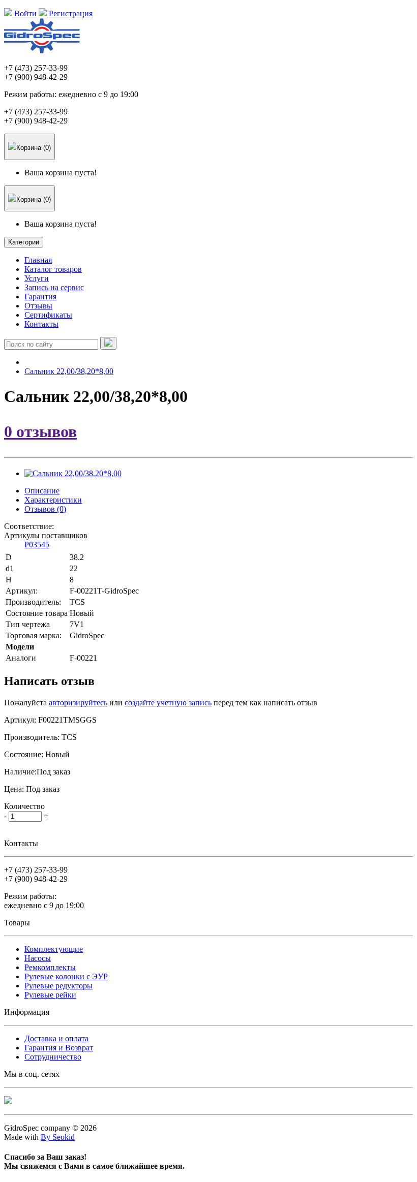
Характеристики (53, 499)
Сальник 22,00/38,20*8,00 (68, 371)
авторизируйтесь (78, 702)
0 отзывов (40, 431)
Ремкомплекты (50, 967)
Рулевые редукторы (58, 985)
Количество (24, 806)
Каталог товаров (53, 269)
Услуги (36, 278)
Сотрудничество (52, 1056)
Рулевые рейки (50, 994)
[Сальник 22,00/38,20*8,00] (73, 473)
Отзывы (38, 305)
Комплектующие (53, 949)
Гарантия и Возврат (58, 1047)
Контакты (41, 324)
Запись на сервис (54, 287)
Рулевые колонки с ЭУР (66, 976)
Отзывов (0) (45, 509)
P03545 (36, 544)
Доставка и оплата (56, 1038)
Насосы (37, 958)
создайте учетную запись (168, 702)
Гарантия (40, 296)
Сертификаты (48, 314)
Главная (38, 260)
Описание (41, 490)
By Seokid (58, 1137)
